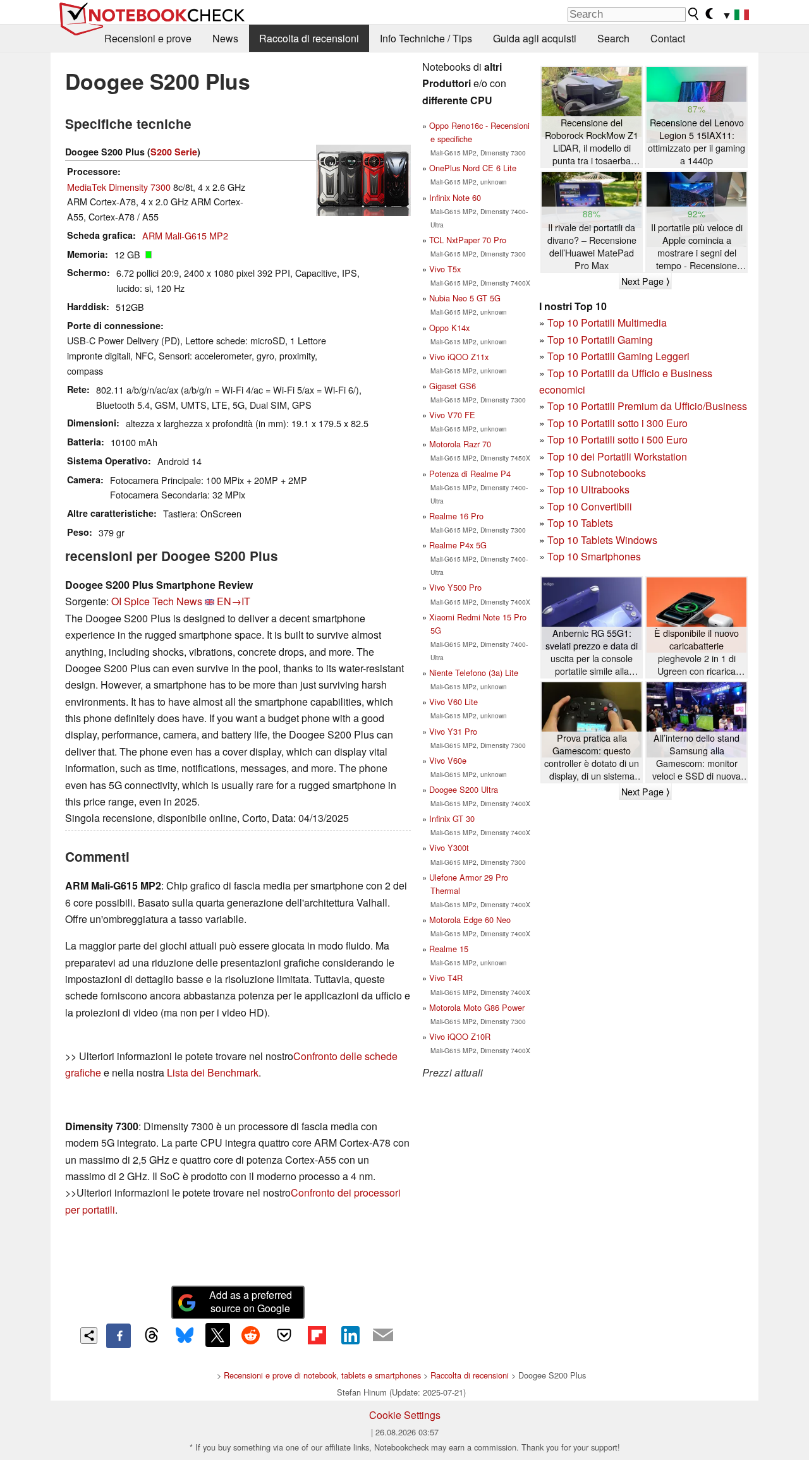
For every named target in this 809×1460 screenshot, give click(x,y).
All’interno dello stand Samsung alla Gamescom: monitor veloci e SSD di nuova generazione (696, 757)
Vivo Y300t (449, 848)
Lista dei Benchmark (213, 1072)
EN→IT (233, 601)
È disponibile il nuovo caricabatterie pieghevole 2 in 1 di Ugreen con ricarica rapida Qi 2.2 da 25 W (696, 652)
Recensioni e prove (148, 38)
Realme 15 (448, 949)
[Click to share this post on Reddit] (251, 1335)
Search (613, 38)
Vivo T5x (445, 269)
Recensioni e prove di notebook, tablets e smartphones (322, 1375)
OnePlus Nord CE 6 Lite (472, 168)
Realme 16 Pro (456, 516)
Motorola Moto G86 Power (477, 1007)
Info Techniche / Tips (426, 38)
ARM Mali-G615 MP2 (185, 235)
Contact (667, 38)
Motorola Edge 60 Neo (470, 920)
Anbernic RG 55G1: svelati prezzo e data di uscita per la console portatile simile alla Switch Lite (591, 652)
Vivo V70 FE (452, 415)
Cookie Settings (405, 1415)
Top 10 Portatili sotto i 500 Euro (617, 439)
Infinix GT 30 (452, 818)
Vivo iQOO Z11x (459, 357)
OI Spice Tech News (156, 601)
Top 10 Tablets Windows (602, 540)
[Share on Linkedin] (350, 1335)
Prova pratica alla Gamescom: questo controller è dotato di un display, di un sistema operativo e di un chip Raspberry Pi (591, 757)
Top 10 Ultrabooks (588, 489)
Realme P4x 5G (458, 545)
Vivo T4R (446, 978)
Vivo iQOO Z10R (459, 1036)
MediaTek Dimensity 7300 (119, 186)
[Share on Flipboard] (317, 1335)
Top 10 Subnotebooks (596, 473)
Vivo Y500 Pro (455, 587)
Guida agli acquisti (534, 38)
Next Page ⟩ (645, 281)
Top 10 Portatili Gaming (600, 339)
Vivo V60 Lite (453, 702)
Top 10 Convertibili (589, 506)
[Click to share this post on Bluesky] (185, 1336)
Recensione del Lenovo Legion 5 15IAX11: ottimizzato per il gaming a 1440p (696, 141)
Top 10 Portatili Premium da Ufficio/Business (647, 406)
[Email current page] (383, 1336)
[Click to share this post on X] (217, 1335)
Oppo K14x (449, 328)
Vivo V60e (447, 760)
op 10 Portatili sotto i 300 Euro (620, 423)
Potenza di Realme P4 (470, 474)
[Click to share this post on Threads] (152, 1336)
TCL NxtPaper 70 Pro (467, 240)
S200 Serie (173, 151)
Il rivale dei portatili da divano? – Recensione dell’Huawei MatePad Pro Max (591, 246)
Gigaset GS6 (452, 386)
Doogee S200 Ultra (463, 789)
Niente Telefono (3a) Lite (473, 673)
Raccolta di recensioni (309, 38)
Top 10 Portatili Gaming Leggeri (618, 356)
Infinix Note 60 (455, 197)
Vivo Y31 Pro (453, 731)
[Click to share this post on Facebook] (118, 1336)
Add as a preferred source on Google (250, 1301)
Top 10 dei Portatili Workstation (617, 456)
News (225, 38)
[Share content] (88, 1335)
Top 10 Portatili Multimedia (607, 322)
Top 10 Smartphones (594, 556)
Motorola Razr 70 (460, 444)
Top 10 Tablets (580, 523)
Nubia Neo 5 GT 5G (465, 298)
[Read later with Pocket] (284, 1335)
